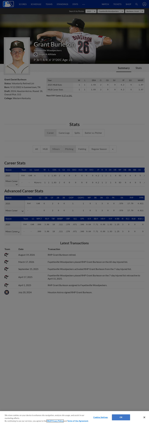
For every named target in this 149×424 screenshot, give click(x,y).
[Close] (144, 417)
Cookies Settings (100, 417)
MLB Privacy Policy (55, 421)
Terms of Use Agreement (77, 421)
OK (121, 417)
